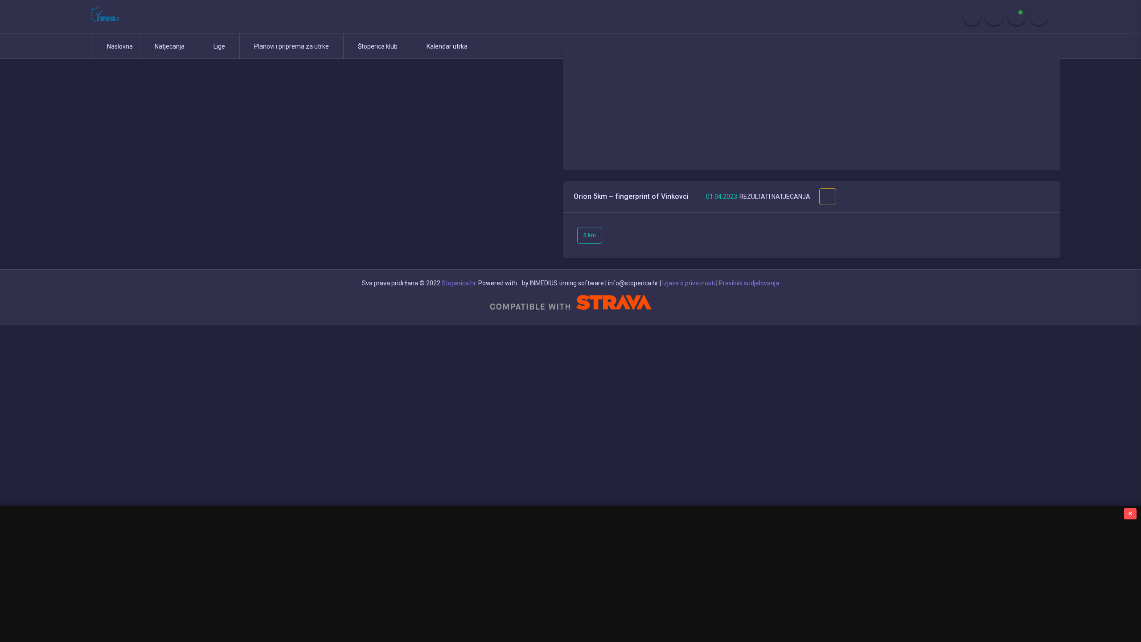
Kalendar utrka (448, 46)
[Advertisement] (811, 107)
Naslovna (119, 46)
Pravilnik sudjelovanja (749, 283)
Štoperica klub (378, 46)
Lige (219, 46)
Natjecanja (170, 46)
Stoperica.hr (459, 283)
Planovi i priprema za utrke (292, 46)
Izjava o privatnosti (688, 283)
